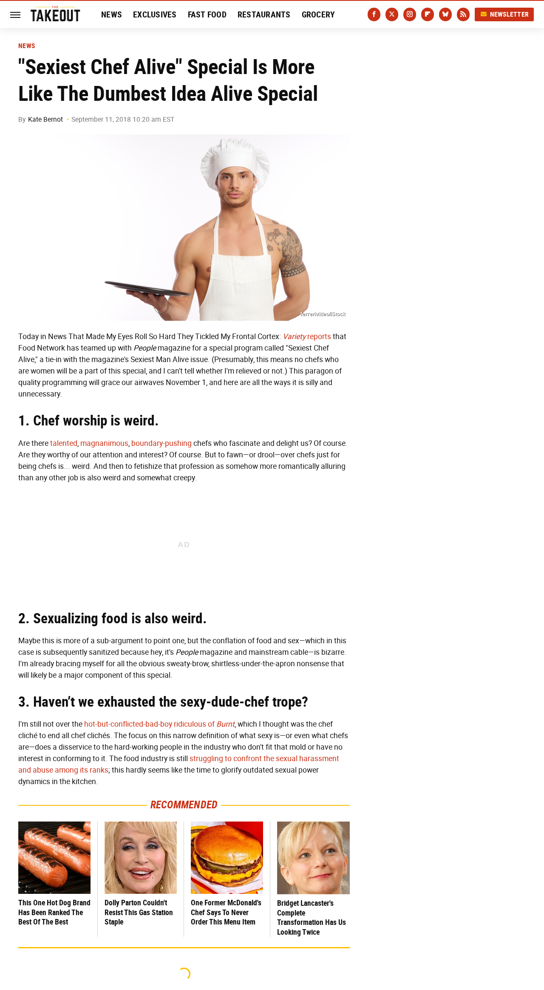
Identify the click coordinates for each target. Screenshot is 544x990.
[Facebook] (374, 14)
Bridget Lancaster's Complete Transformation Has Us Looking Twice (311, 917)
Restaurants (264, 14)
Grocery (318, 14)
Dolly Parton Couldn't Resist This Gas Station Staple (139, 912)
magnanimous (104, 443)
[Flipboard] (427, 14)
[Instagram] (409, 14)
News (111, 14)
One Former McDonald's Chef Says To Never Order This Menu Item (226, 912)
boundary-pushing (161, 443)
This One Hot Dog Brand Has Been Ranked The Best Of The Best (54, 912)
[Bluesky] (445, 14)
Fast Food (207, 14)
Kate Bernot (45, 119)
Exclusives (155, 14)
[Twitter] (391, 14)
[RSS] (463, 14)
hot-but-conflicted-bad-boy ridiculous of (159, 724)
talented (63, 443)
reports (307, 336)
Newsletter (509, 14)
